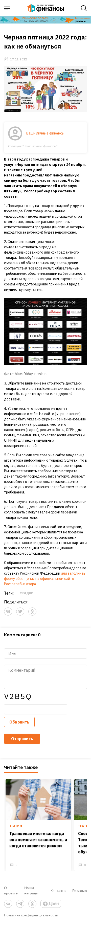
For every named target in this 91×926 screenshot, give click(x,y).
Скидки (26, 593)
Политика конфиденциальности (31, 915)
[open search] (84, 8)
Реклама (79, 890)
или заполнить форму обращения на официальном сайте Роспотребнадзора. (44, 578)
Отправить (22, 738)
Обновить (19, 722)
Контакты (58, 890)
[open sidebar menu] (7, 8)
